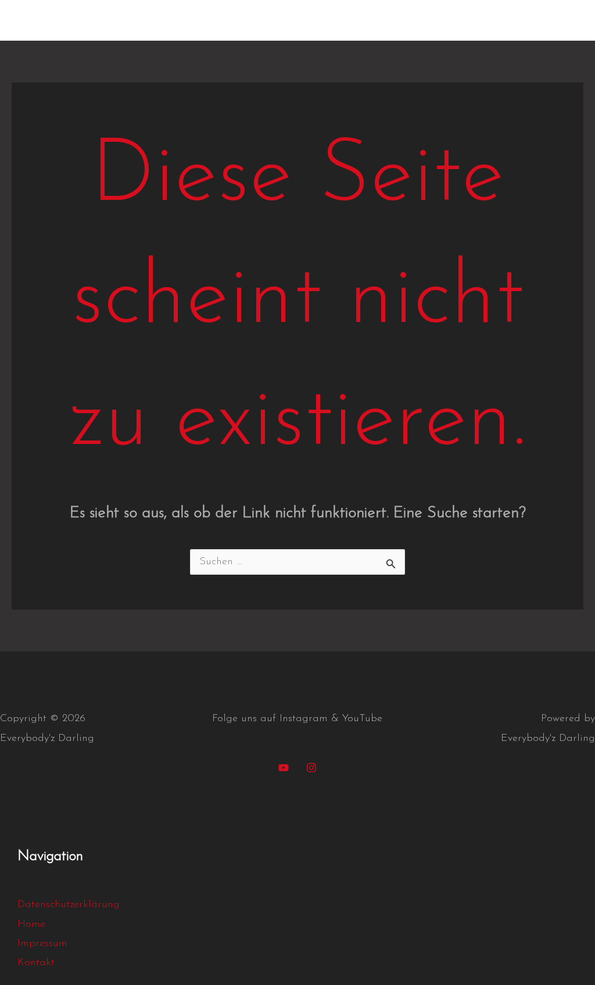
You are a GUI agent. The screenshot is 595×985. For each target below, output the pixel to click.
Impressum (425, 20)
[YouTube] (283, 767)
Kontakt (360, 20)
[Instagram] (311, 767)
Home (307, 20)
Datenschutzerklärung (522, 20)
